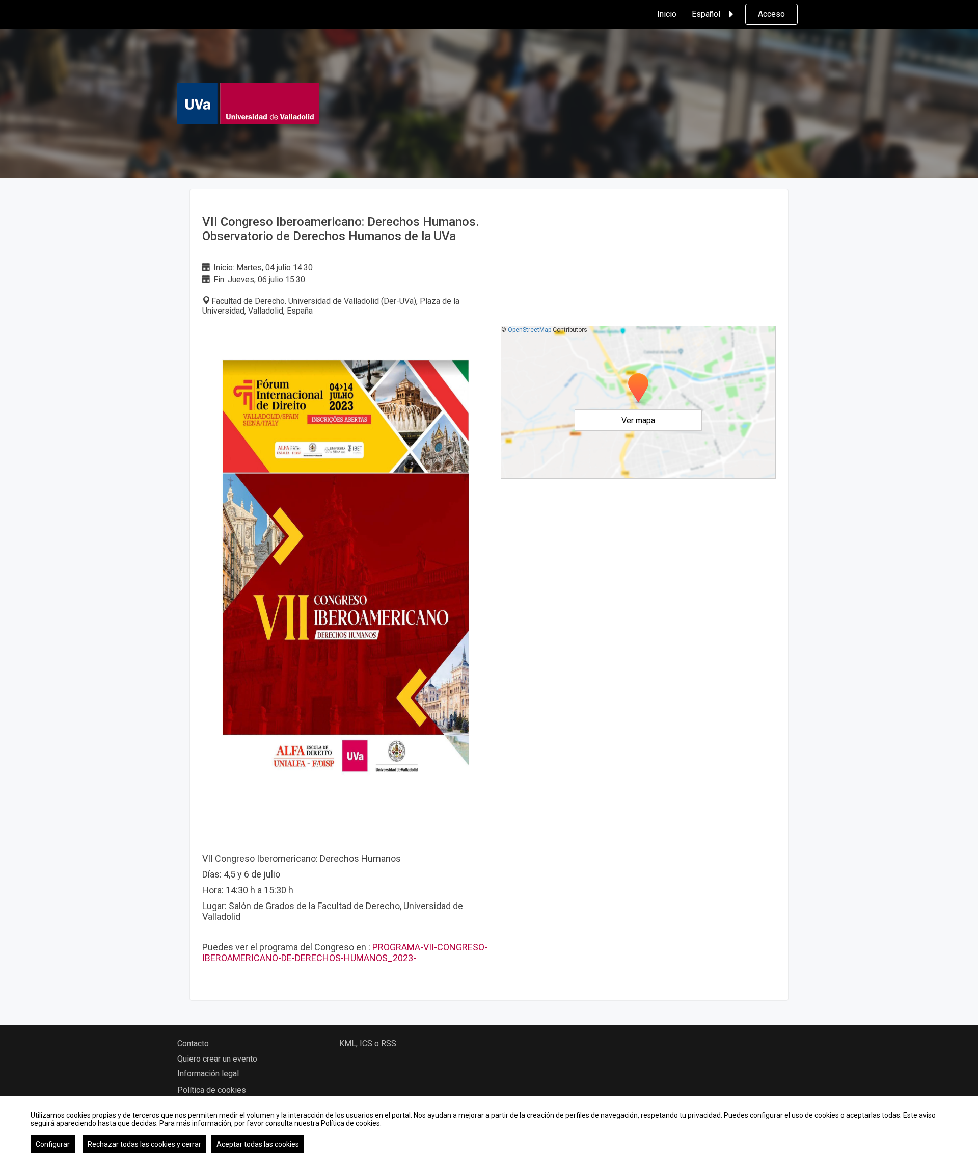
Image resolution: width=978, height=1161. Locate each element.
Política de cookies (211, 1090)
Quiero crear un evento (217, 1059)
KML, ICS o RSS (367, 1043)
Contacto (193, 1043)
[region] (489, 1128)
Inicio (666, 14)
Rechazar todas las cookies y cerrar (144, 1144)
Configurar (53, 1144)
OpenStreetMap (529, 329)
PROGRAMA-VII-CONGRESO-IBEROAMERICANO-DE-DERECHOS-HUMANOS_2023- (344, 952)
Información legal (208, 1073)
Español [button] (706, 14)
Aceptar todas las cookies (257, 1144)
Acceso (771, 14)
